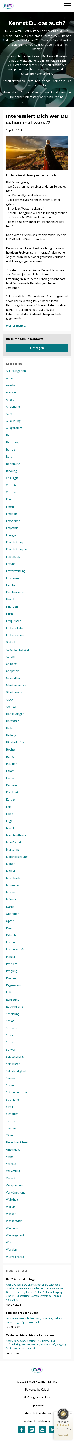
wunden (11, 1249)
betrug (10, 449)
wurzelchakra (15, 1257)
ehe (8, 499)
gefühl (10, 656)
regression (13, 985)
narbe (10, 907)
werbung (12, 1228)
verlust (10, 1178)
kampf (10, 771)
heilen (10, 728)
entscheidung (15, 542)
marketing (13, 849)
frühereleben (15, 635)
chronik (11, 485)
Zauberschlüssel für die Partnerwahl (31, 1335)
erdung (10, 564)
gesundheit (13, 678)
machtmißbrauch (17, 835)
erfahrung (12, 578)
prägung (11, 971)
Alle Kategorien (16, 371)
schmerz (11, 1028)
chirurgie (12, 478)
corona (11, 492)
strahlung (12, 1099)
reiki (9, 992)
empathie (12, 528)
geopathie (12, 671)
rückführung (14, 1007)
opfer (10, 921)
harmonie (12, 721)
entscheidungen (16, 549)
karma (10, 778)
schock (10, 1035)
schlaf (10, 1021)
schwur (10, 1049)
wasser (11, 1214)
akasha (10, 385)
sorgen (10, 1085)
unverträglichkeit (17, 1142)
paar (9, 928)
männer (11, 899)
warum (10, 1207)
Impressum (37, 1405)
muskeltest (13, 885)
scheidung (12, 1014)
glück (9, 699)
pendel (10, 957)
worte (10, 1242)
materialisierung (17, 857)
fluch (9, 614)
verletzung (13, 1171)
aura (9, 414)
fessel (10, 599)
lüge (9, 821)
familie (10, 585)
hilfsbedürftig (15, 742)
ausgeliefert (14, 428)
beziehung (13, 464)
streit (9, 1107)
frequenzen (13, 621)
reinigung (12, 999)
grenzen (11, 706)
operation (12, 914)
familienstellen (15, 592)
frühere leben (15, 628)
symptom (12, 1114)
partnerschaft (15, 949)
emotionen (13, 521)
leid (8, 807)
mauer (10, 864)
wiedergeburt (15, 1235)
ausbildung (13, 421)
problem (11, 964)
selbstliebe (13, 1064)
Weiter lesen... (16, 326)
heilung (11, 735)
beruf (9, 435)
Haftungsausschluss (37, 1397)
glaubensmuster (17, 685)
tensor (10, 1121)
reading (11, 978)
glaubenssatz (15, 692)
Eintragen (37, 348)
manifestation (15, 842)
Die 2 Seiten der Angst (21, 1279)
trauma (11, 1128)
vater (9, 1157)
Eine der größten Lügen (22, 1313)
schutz (10, 1042)
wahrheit (12, 1199)
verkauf (11, 1164)
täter (9, 1135)
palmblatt (12, 935)
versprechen (14, 1185)
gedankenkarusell (17, 649)
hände (10, 756)
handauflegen (15, 714)
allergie (11, 392)
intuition (11, 764)
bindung (11, 471)
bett (9, 456)
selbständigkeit (16, 1071)
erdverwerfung (15, 571)
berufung (12, 442)
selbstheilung (15, 1057)
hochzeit (11, 749)
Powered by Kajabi (37, 1389)
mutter (10, 892)
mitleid (10, 871)
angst (10, 399)
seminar (11, 1078)
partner (11, 942)
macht (10, 828)
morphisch (13, 878)
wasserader (14, 1221)
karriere (11, 785)
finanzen (12, 607)
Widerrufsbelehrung (37, 1421)
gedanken (12, 642)
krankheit (12, 792)
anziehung (13, 406)
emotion (11, 514)
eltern (10, 507)
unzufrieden (14, 1149)
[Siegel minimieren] (71, 1413)
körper (10, 799)
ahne (9, 378)
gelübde (11, 664)
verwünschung (15, 1192)
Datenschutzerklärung (37, 1413)
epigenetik (13, 557)
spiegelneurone (16, 1092)
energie (11, 535)
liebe (9, 814)
